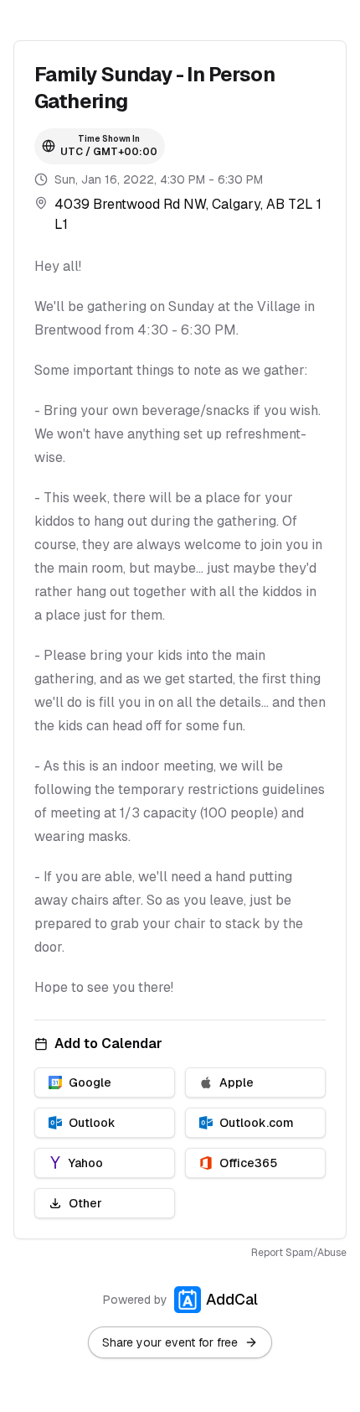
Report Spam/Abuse (299, 1252)
